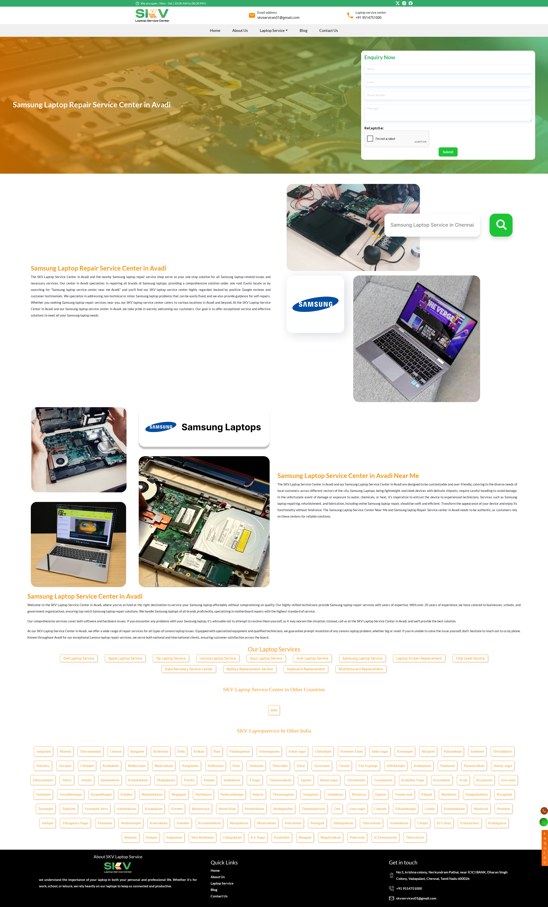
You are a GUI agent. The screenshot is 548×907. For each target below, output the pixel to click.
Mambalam (448, 794)
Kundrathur (282, 837)
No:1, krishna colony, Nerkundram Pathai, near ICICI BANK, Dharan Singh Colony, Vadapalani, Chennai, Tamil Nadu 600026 (452, 875)
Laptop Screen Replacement (419, 658)
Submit (448, 152)
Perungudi (317, 823)
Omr (337, 809)
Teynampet (45, 809)
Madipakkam (166, 780)
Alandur (86, 780)
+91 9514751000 (368, 17)
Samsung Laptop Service (362, 658)
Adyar (300, 766)
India (274, 710)
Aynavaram (322, 766)
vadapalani (43, 751)
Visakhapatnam (239, 751)
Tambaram (256, 766)
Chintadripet (323, 751)
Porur (236, 766)
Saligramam (174, 837)
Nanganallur (190, 766)
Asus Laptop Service (266, 658)
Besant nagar (329, 780)
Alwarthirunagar (71, 794)
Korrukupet (405, 751)
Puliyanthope (453, 751)
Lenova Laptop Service (218, 658)
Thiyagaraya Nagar (75, 823)
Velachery (43, 766)
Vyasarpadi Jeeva (96, 809)
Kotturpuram (422, 766)
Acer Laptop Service (312, 658)
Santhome (477, 751)
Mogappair (178, 794)
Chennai (115, 751)
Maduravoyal (201, 809)
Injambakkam (110, 780)
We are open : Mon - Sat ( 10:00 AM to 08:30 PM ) (173, 3)
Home (215, 30)
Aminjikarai (335, 794)
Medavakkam (164, 766)
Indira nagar (380, 751)
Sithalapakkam (343, 823)
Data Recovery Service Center (189, 669)
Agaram (305, 780)
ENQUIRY (545, 847)
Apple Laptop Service (125, 658)
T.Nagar (254, 780)
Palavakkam (293, 823)
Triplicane (69, 809)
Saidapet (47, 823)
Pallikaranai (215, 766)
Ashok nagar (297, 751)
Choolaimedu (356, 780)
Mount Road (227, 809)
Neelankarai (203, 794)
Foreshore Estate (351, 751)
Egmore (380, 794)
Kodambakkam (454, 809)
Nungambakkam (476, 794)
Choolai (344, 766)
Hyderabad (160, 751)
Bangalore (137, 751)
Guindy (430, 809)
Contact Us (328, 30)
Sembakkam (231, 780)
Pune (216, 751)
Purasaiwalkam (474, 766)
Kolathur (127, 794)
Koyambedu (441, 780)
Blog (303, 30)
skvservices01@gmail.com (278, 17)
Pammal (209, 780)
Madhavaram (137, 766)
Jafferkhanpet (396, 766)
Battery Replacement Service (250, 669)
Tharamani (104, 823)
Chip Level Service (470, 658)
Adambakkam (126, 809)
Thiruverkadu (371, 823)
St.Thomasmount (385, 837)
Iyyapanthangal (101, 794)
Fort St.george (368, 766)
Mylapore (428, 751)
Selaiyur (258, 794)
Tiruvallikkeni (502, 751)
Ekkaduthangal (405, 809)
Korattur (177, 809)
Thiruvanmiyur (43, 780)
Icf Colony (444, 823)
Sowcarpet (508, 780)
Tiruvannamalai (90, 751)
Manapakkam (239, 823)
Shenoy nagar (502, 766)
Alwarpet (65, 766)
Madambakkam (151, 794)
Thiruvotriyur (415, 837)
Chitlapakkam (232, 837)
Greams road (403, 794)
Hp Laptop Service (171, 658)
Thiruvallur (279, 766)
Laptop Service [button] (272, 30)
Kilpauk (426, 794)
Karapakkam (153, 809)
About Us (240, 30)
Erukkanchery (469, 823)
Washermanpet (131, 823)
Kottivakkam (158, 823)
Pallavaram (357, 837)
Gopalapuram (383, 780)
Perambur (503, 809)
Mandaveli (481, 809)
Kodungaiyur (497, 823)
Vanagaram (310, 794)
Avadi (463, 780)
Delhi (181, 751)
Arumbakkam (399, 823)
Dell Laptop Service (78, 658)
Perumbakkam (254, 809)
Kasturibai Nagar (412, 780)
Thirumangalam (283, 794)
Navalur (189, 780)
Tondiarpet (43, 794)
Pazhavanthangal (231, 794)
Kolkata (199, 751)
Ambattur (182, 823)
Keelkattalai (111, 766)
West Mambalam (202, 837)
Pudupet (151, 837)
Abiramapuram (269, 751)
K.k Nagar (258, 837)
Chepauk (380, 809)
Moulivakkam (266, 823)
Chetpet (422, 823)
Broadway (359, 794)
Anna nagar (357, 809)
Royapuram (484, 780)
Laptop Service (222, 883)
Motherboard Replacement (361, 669)
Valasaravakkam (280, 780)
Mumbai (65, 751)
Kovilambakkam (209, 823)
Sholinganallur (283, 809)
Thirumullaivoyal (313, 809)
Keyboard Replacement (306, 669)
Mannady (130, 837)
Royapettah (504, 794)
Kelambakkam (138, 780)
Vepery (67, 780)
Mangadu (305, 837)
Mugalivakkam (330, 837)
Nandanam (447, 766)
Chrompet (87, 766)
